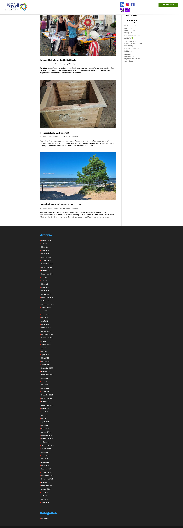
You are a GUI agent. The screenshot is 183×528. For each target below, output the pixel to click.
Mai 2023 (44, 351)
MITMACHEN (168, 5)
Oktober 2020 (46, 442)
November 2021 (47, 398)
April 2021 (45, 422)
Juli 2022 (44, 378)
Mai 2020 (44, 459)
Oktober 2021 (46, 402)
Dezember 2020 (47, 435)
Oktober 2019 (46, 482)
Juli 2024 (44, 311)
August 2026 (46, 240)
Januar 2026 (46, 260)
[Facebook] (132, 4)
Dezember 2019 (47, 476)
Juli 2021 (44, 412)
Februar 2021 (46, 428)
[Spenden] (122, 10)
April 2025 (45, 287)
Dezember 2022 (47, 368)
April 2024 (45, 321)
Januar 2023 (46, 365)
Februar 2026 (46, 257)
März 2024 (45, 324)
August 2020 (46, 449)
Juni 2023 (45, 348)
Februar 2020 (46, 469)
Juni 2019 (45, 496)
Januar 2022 (46, 392)
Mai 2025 (44, 284)
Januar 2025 (46, 294)
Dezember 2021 (47, 395)
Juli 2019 (44, 492)
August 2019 (46, 489)
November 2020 (47, 439)
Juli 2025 (44, 277)
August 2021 (46, 408)
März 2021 (45, 425)
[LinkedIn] (122, 4)
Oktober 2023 (46, 341)
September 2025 (47, 274)
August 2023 (46, 344)
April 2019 (45, 502)
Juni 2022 (45, 381)
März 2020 (45, 466)
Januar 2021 (46, 432)
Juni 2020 (45, 455)
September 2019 (47, 486)
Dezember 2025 (47, 264)
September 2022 (47, 375)
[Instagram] (127, 4)
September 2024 (47, 304)
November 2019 (47, 479)
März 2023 (45, 358)
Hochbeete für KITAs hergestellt (54, 133)
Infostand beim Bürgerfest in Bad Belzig (58, 60)
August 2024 (46, 307)
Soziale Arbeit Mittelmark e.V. (52, 64)
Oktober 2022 (46, 371)
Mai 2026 (44, 247)
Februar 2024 (46, 328)
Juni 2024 (45, 314)
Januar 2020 (46, 472)
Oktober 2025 (46, 271)
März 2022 (45, 388)
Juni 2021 (45, 415)
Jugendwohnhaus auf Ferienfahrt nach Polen (60, 204)
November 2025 (47, 267)
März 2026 (45, 254)
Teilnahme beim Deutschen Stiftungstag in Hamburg (133, 43)
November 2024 (47, 297)
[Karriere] (127, 10)
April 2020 (45, 462)
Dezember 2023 (47, 334)
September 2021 (47, 405)
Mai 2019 (44, 499)
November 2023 (47, 338)
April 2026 (45, 250)
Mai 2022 (44, 385)
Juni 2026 (45, 244)
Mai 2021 (44, 418)
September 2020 (47, 445)
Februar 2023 (46, 361)
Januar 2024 (46, 331)
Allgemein (75, 64)
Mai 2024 (44, 318)
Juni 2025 (45, 281)
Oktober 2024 (46, 301)
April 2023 (45, 355)
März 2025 (45, 291)
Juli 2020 (44, 452)
